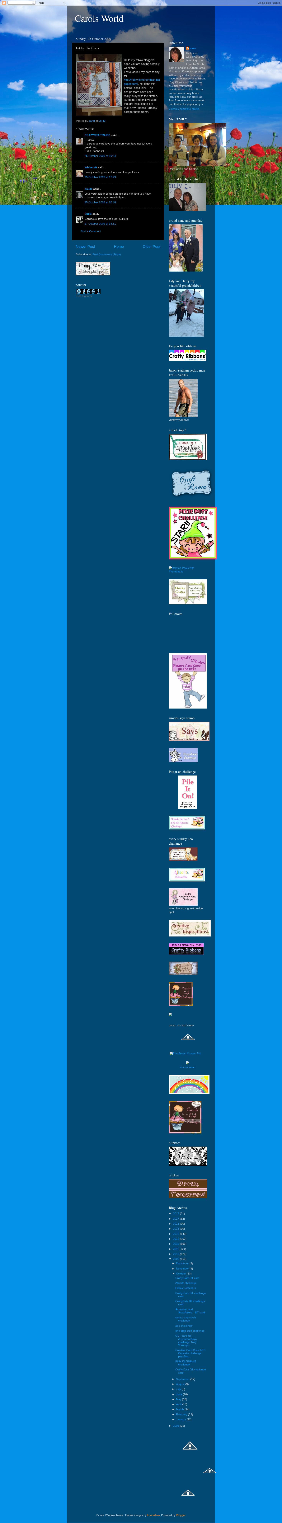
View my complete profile (184, 108)
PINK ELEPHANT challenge (185, 1363)
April (179, 1404)
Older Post (151, 246)
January (181, 1419)
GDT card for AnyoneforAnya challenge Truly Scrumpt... (186, 1340)
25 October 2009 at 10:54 (100, 155)
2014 (176, 1233)
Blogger (181, 1515)
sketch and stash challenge (185, 1319)
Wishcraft (91, 167)
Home (119, 246)
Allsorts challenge (186, 1283)
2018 (176, 1213)
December (183, 1263)
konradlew (153, 1515)
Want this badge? (187, 1067)
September (183, 1379)
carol (193, 48)
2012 (176, 1243)
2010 (176, 1254)
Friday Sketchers (185, 1288)
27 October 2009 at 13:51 (100, 223)
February (182, 1414)
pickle (88, 188)
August (180, 1384)
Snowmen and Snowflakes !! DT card (190, 1311)
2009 (176, 1259)
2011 (176, 1249)
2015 (176, 1228)
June (179, 1394)
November (183, 1268)
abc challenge (183, 1325)
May (179, 1399)
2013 (176, 1238)
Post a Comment (91, 231)
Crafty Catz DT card (187, 1278)
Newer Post (85, 246)
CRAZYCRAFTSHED (97, 135)
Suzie (88, 213)
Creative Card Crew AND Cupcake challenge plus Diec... (190, 1353)
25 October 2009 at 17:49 (100, 177)
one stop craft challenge (189, 1330)
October (181, 1273)
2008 (176, 1425)
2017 (176, 1218)
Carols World (99, 18)
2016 (176, 1223)
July (179, 1389)
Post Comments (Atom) (106, 254)
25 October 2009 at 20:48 (100, 202)
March (180, 1409)
